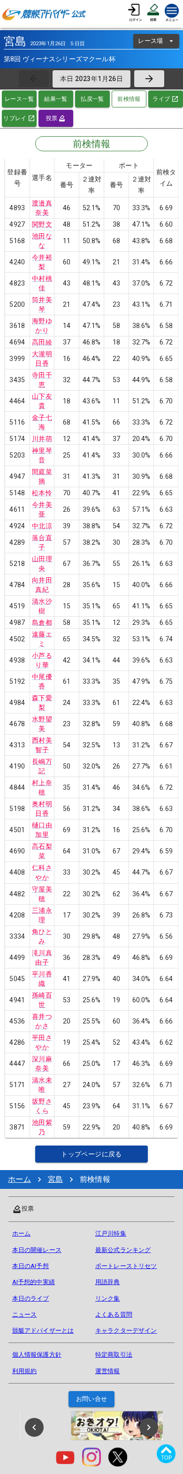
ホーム (19, 1179)
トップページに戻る (91, 1154)
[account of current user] (135, 14)
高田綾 (42, 342)
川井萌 (42, 438)
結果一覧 (55, 99)
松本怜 (42, 493)
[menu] (171, 14)
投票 (52, 118)
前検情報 (128, 99)
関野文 (42, 224)
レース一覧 (19, 99)
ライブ (161, 99)
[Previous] (34, 1427)
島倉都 (42, 622)
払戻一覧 (92, 99)
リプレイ (14, 118)
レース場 (150, 40)
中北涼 (42, 526)
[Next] (148, 1427)
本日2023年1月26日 (91, 78)
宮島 (55, 1179)
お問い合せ (91, 1398)
